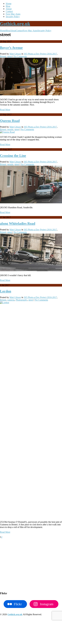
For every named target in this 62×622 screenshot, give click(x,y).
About (9, 9)
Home (8, 3)
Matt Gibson (15, 54)
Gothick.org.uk (15, 23)
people (10, 129)
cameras (11, 300)
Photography (21, 300)
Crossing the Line (13, 155)
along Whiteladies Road (17, 223)
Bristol (3, 56)
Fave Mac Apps (13, 14)
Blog (8, 6)
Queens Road (10, 121)
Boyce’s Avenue (11, 47)
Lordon (5, 291)
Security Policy (13, 16)
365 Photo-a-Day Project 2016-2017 (40, 54)
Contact (9, 11)
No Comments (20, 56)
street (9, 56)
